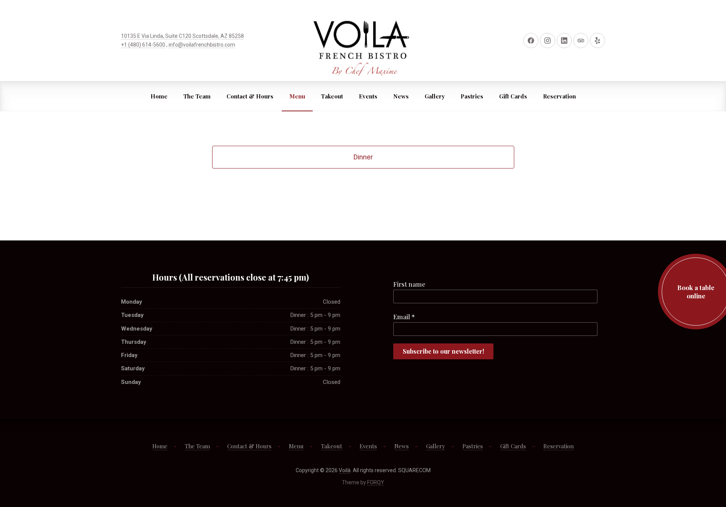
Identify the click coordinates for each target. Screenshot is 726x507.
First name (409, 284)
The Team (197, 96)
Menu (297, 96)
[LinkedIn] (564, 40)
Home (159, 96)
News (401, 96)
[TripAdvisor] (580, 40)
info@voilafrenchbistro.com (202, 45)
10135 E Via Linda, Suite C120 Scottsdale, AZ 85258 (182, 36)
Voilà (345, 470)
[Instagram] (547, 40)
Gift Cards (513, 96)
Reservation (559, 96)
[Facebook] (530, 40)
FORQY (375, 482)
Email (404, 316)
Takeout (332, 96)
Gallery (435, 96)
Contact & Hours (249, 96)
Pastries (472, 96)
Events (368, 96)
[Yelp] (597, 40)
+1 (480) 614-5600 (143, 45)
